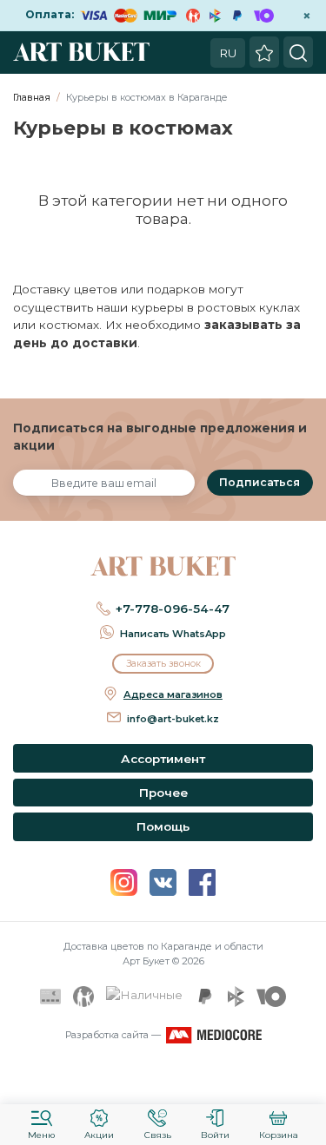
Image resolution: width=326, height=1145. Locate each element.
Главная (31, 97)
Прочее (163, 793)
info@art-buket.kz (173, 719)
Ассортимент (163, 759)
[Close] (307, 1079)
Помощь (163, 826)
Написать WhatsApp (173, 634)
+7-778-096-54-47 (173, 608)
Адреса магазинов (173, 694)
